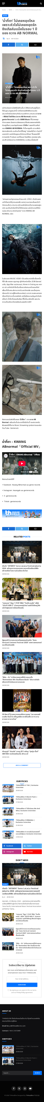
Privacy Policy (21, 993)
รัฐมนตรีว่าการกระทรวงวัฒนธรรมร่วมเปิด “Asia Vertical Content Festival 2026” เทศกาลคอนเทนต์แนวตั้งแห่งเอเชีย (22, 642)
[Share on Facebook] (8, 45)
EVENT (5, 884)
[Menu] (3, 3)
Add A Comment (22, 765)
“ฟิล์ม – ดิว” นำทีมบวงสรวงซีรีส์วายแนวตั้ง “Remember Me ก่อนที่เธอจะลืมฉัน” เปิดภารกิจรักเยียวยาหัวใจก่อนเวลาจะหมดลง (20, 679)
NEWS (5, 16)
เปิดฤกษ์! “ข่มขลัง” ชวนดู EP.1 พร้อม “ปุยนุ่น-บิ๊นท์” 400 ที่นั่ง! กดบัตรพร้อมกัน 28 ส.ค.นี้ (20, 752)
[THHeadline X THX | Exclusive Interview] (8, 788)
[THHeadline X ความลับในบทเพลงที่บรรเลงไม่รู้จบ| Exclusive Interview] (8, 835)
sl (9, 39)
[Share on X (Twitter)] (22, 45)
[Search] (41, 3)
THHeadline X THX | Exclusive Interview (27, 786)
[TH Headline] (22, 3)
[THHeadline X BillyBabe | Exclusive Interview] (8, 823)
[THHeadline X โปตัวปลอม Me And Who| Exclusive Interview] (8, 811)
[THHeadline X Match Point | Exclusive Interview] (8, 800)
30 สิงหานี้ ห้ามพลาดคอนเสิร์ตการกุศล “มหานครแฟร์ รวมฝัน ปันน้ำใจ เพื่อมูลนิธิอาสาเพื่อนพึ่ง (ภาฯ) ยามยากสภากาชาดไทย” (21, 716)
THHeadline (30, 1095)
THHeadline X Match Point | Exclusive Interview (26, 798)
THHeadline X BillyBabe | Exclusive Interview (25, 821)
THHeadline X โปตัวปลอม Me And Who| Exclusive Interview (28, 809)
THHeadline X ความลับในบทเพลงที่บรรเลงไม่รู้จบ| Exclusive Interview (28, 833)
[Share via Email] (35, 45)
